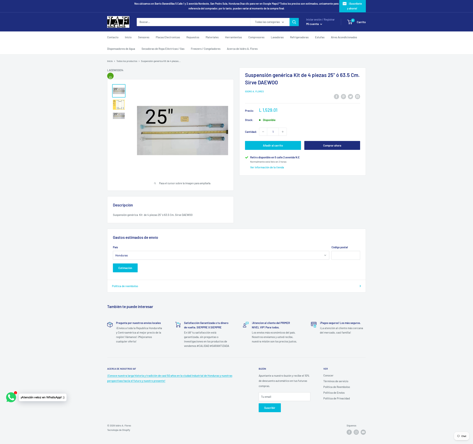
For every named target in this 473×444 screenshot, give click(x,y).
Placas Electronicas (168, 37)
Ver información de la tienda (267, 167)
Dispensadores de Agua (121, 48)
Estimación (125, 268)
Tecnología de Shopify (118, 429)
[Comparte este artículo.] (110, 76)
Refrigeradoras (299, 37)
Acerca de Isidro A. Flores (242, 48)
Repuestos (192, 37)
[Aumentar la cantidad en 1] (283, 132)
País (115, 247)
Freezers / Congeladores (205, 48)
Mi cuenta (312, 24)
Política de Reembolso (336, 386)
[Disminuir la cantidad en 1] (263, 132)
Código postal (339, 247)
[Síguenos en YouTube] (363, 432)
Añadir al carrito (273, 145)
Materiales (212, 37)
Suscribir (269, 407)
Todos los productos (126, 61)
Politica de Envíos (334, 392)
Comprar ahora (332, 145)
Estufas (319, 37)
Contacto (112, 37)
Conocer (328, 375)
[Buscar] (294, 22)
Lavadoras (277, 37)
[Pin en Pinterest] (343, 96)
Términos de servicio (335, 381)
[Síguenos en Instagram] (356, 432)
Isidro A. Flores (254, 91)
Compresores (256, 37)
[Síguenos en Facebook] (349, 432)
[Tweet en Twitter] (350, 96)
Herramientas (233, 37)
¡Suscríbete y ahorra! (354, 6)
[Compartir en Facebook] (336, 96)
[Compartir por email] (357, 96)
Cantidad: (251, 131)
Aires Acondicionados (344, 37)
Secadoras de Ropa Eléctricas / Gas (163, 48)
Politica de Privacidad (336, 398)
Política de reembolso (125, 286)
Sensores (143, 37)
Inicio (128, 37)
